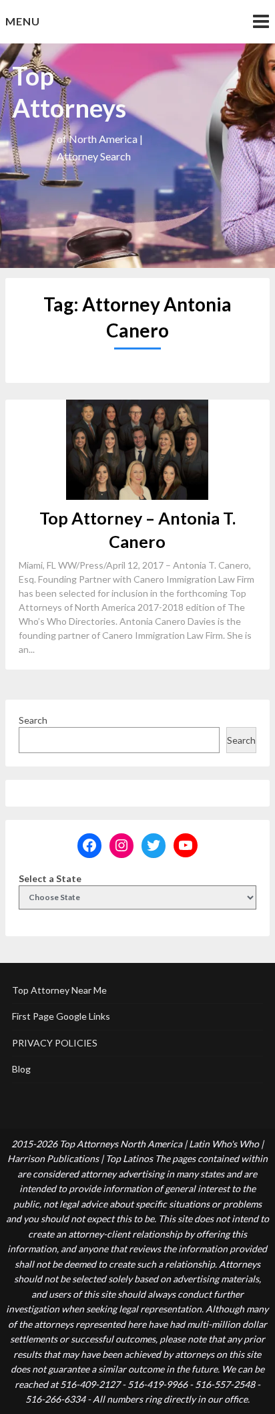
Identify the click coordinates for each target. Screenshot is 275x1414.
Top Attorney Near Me (59, 990)
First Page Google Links (61, 1016)
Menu (22, 21)
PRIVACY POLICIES (54, 1042)
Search (33, 720)
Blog (21, 1069)
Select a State (50, 878)
